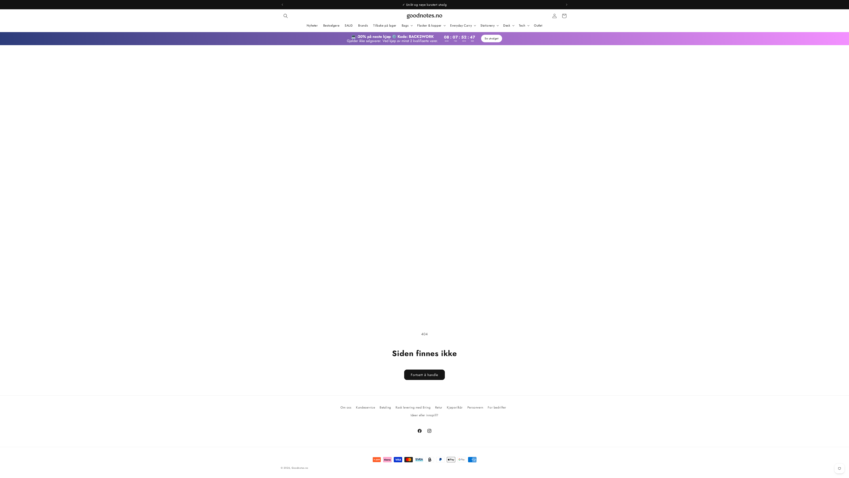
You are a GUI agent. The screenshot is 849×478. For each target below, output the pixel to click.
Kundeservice (365, 407)
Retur (438, 407)
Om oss (346, 407)
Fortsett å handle (424, 374)
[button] (286, 16)
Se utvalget (492, 38)
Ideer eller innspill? (424, 415)
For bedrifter (497, 407)
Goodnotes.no (300, 468)
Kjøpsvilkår (455, 407)
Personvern (475, 407)
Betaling (385, 407)
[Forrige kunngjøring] (282, 4)
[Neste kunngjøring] (567, 4)
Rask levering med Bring (413, 407)
